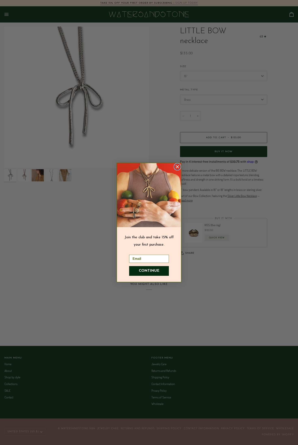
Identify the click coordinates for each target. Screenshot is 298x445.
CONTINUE (149, 271)
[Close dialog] (177, 167)
